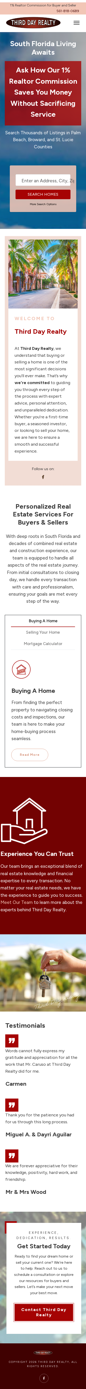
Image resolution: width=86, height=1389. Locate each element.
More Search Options (43, 204)
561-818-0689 (68, 11)
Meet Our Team (16, 902)
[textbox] (48, 180)
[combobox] (43, 180)
